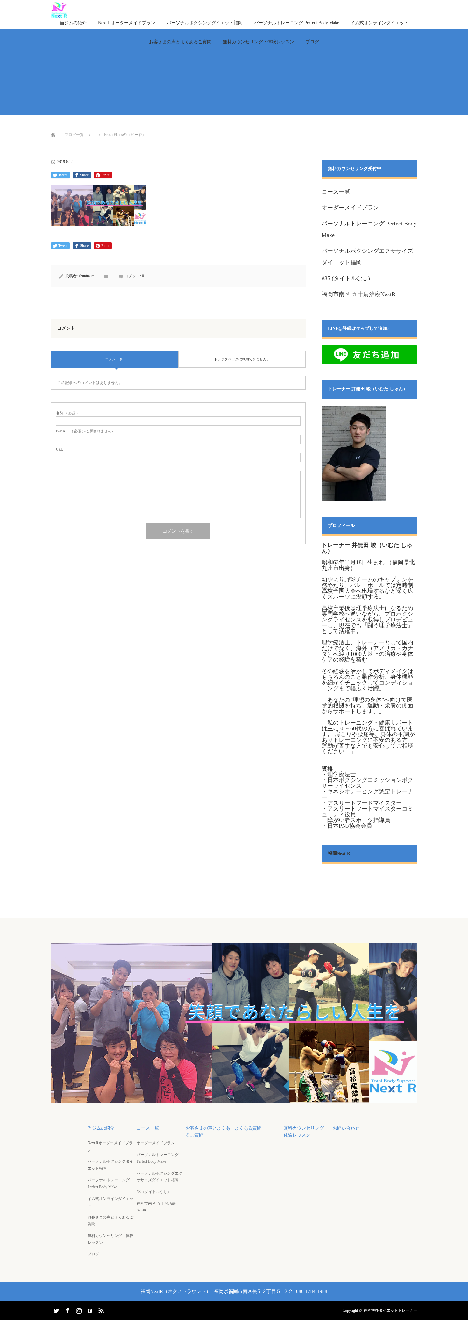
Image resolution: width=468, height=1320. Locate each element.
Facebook (67, 1309)
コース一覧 (336, 191)
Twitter (55, 1309)
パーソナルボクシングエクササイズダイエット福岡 (159, 1176)
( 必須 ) (67, 413)
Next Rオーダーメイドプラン (126, 22)
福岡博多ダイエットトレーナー (390, 1310)
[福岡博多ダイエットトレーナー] (234, 1098)
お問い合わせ (346, 1128)
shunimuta (86, 276)
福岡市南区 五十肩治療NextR (358, 294)
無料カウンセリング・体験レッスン (258, 41)
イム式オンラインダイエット (379, 22)
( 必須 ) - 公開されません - (84, 431)
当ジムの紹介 (73, 22)
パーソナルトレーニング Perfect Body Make (296, 22)
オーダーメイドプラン (350, 207)
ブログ (312, 41)
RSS (100, 1309)
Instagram (78, 1309)
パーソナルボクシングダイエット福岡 (205, 22)
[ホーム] (53, 127)
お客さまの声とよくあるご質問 (180, 41)
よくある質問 (248, 1128)
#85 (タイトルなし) (346, 278)
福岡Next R (339, 853)
